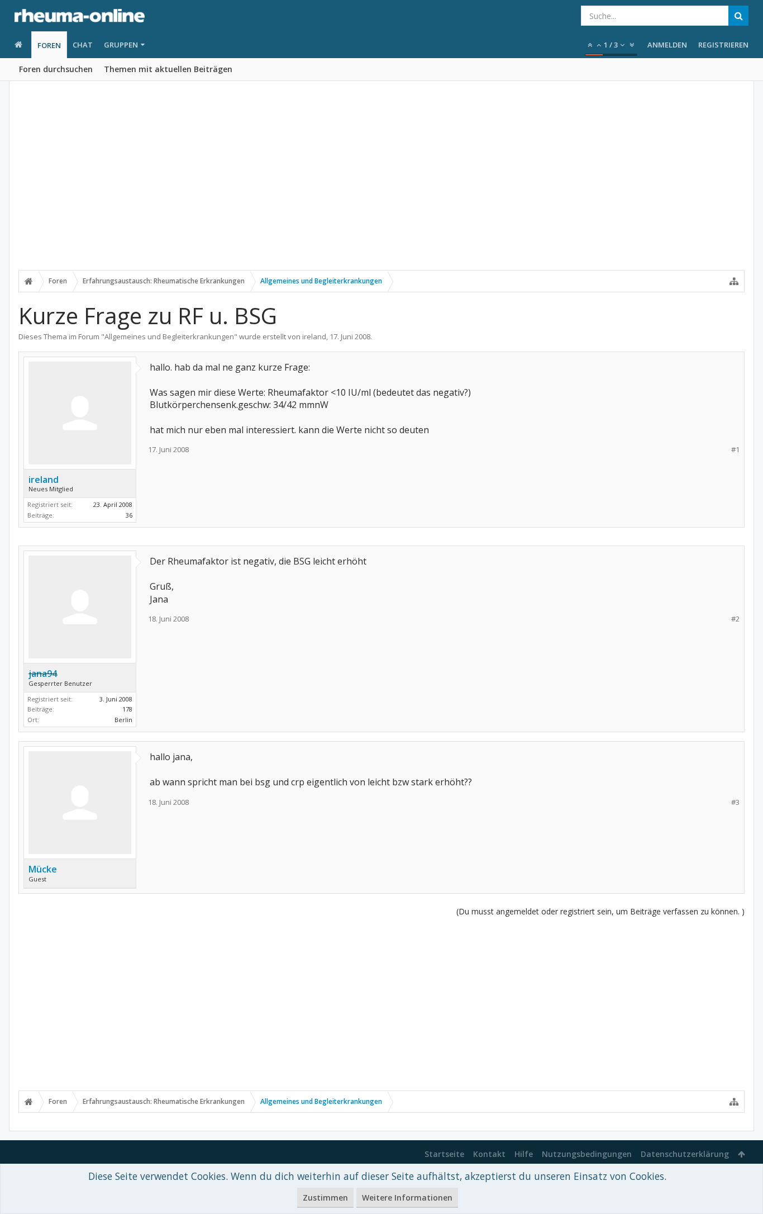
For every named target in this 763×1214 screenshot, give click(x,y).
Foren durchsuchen (56, 69)
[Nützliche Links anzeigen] (734, 281)
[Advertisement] (381, 183)
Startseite (444, 1154)
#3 (735, 802)
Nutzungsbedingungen (587, 1154)
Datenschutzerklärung (685, 1154)
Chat (83, 45)
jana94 (42, 673)
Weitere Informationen (407, 1197)
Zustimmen (325, 1197)
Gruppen (121, 45)
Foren (49, 45)
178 (127, 709)
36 (129, 515)
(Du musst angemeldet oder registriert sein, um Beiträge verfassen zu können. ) (600, 911)
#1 (735, 449)
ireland (314, 336)
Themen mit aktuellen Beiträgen (168, 69)
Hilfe (523, 1154)
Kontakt (489, 1154)
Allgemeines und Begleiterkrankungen (169, 336)
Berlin (123, 719)
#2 (735, 619)
